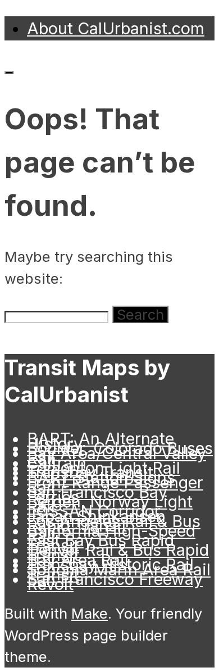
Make (89, 613)
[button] (140, 315)
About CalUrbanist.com (115, 28)
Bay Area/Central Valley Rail (116, 455)
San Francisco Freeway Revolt (115, 581)
